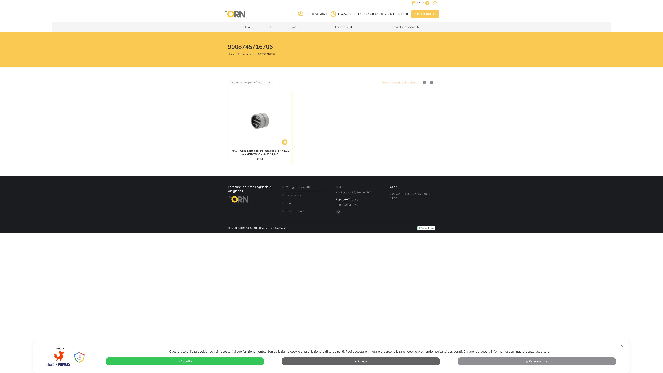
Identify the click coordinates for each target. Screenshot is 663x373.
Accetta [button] (186, 361)
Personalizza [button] (538, 361)
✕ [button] (621, 346)
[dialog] (331, 357)
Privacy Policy (427, 228)
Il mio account (295, 195)
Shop (289, 203)
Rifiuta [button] (362, 361)
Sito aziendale (295, 211)
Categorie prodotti (298, 187)
